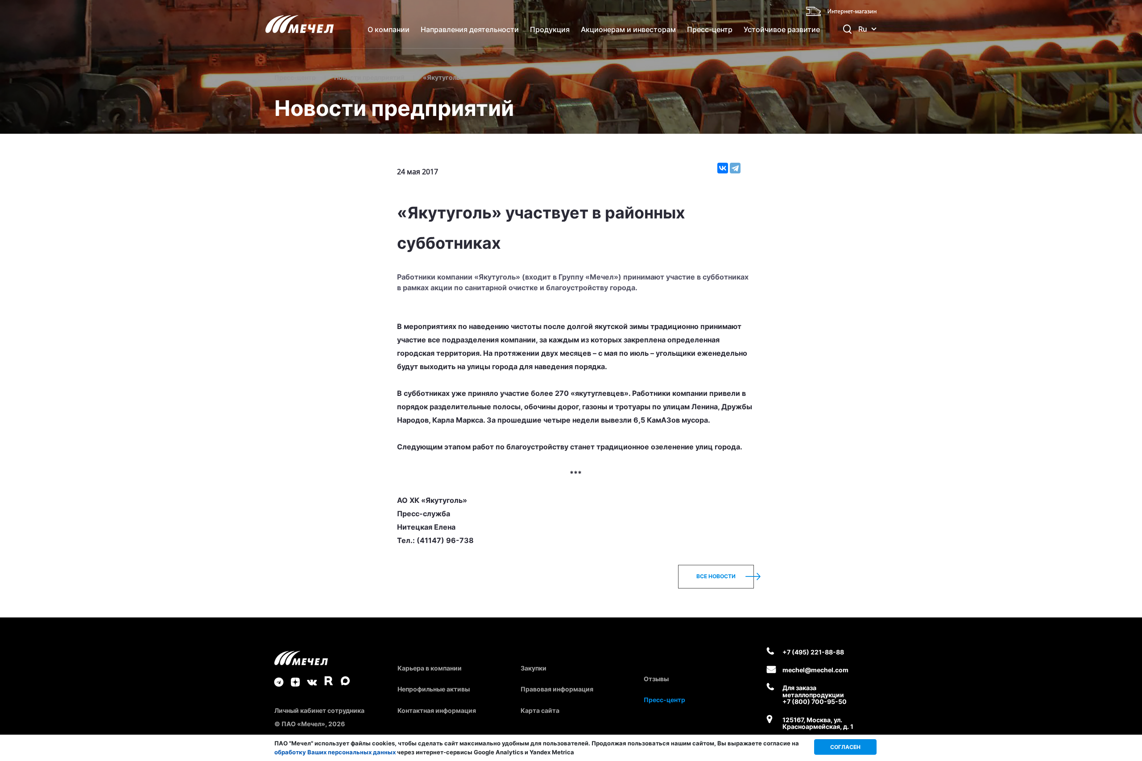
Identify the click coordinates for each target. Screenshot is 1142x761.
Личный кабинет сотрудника (319, 710)
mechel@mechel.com (815, 669)
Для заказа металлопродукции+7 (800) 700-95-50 (814, 694)
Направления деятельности (470, 29)
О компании (389, 29)
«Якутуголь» (443, 77)
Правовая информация (557, 689)
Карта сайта (540, 710)
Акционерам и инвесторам (628, 29)
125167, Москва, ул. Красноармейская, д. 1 (817, 723)
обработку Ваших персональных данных (335, 752)
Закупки (533, 668)
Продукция (550, 29)
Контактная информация (436, 710)
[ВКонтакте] (722, 168)
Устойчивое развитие (782, 29)
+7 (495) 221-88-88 (813, 652)
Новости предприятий (369, 77)
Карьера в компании (429, 668)
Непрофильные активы (433, 689)
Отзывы (656, 679)
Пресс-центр (709, 29)
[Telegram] (735, 168)
